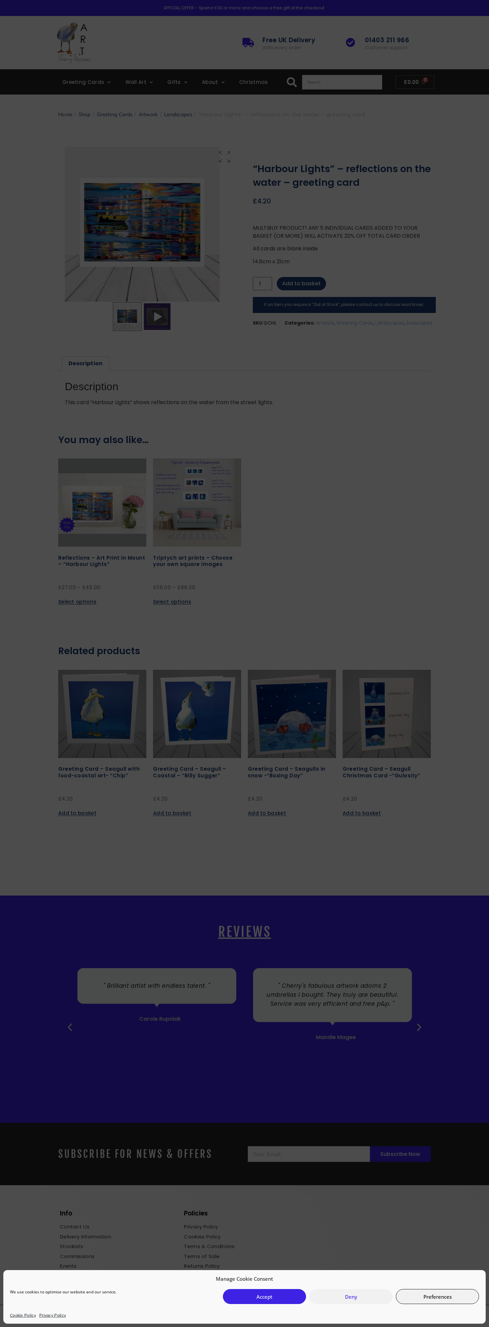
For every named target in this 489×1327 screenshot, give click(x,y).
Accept (264, 1296)
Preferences (437, 1296)
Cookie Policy (23, 1315)
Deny (351, 1296)
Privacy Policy (52, 1315)
